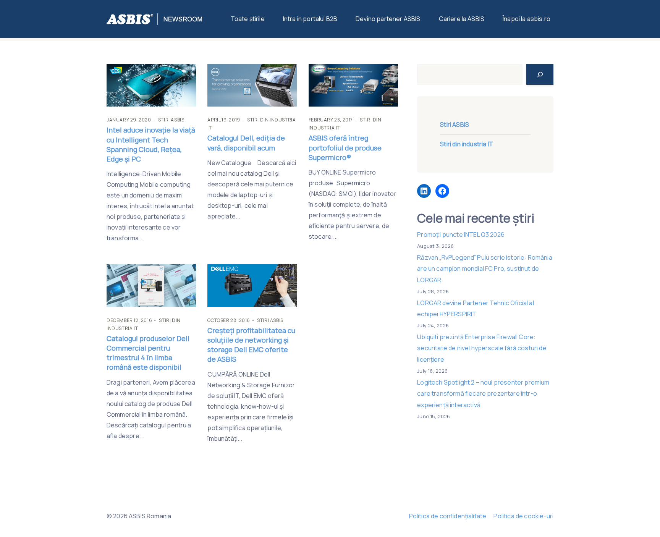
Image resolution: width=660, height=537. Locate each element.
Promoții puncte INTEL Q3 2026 (461, 234)
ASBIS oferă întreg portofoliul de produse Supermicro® (345, 147)
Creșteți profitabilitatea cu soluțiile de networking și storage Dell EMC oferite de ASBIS (251, 345)
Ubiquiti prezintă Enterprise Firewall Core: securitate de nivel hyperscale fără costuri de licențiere (481, 348)
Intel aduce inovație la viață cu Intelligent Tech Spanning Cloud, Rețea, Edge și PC (151, 144)
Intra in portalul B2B (310, 19)
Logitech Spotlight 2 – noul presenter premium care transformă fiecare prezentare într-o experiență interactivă (483, 393)
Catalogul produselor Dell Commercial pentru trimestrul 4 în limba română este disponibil (148, 353)
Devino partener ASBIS (388, 19)
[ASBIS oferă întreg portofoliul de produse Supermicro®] (353, 85)
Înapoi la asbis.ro (526, 19)
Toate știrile (248, 19)
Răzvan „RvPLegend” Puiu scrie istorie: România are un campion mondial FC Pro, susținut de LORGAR (484, 268)
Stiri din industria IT (466, 144)
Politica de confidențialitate (448, 516)
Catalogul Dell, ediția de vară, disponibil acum (246, 142)
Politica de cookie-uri (523, 516)
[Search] (539, 74)
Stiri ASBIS (171, 119)
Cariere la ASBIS (462, 19)
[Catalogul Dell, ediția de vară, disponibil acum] (252, 85)
